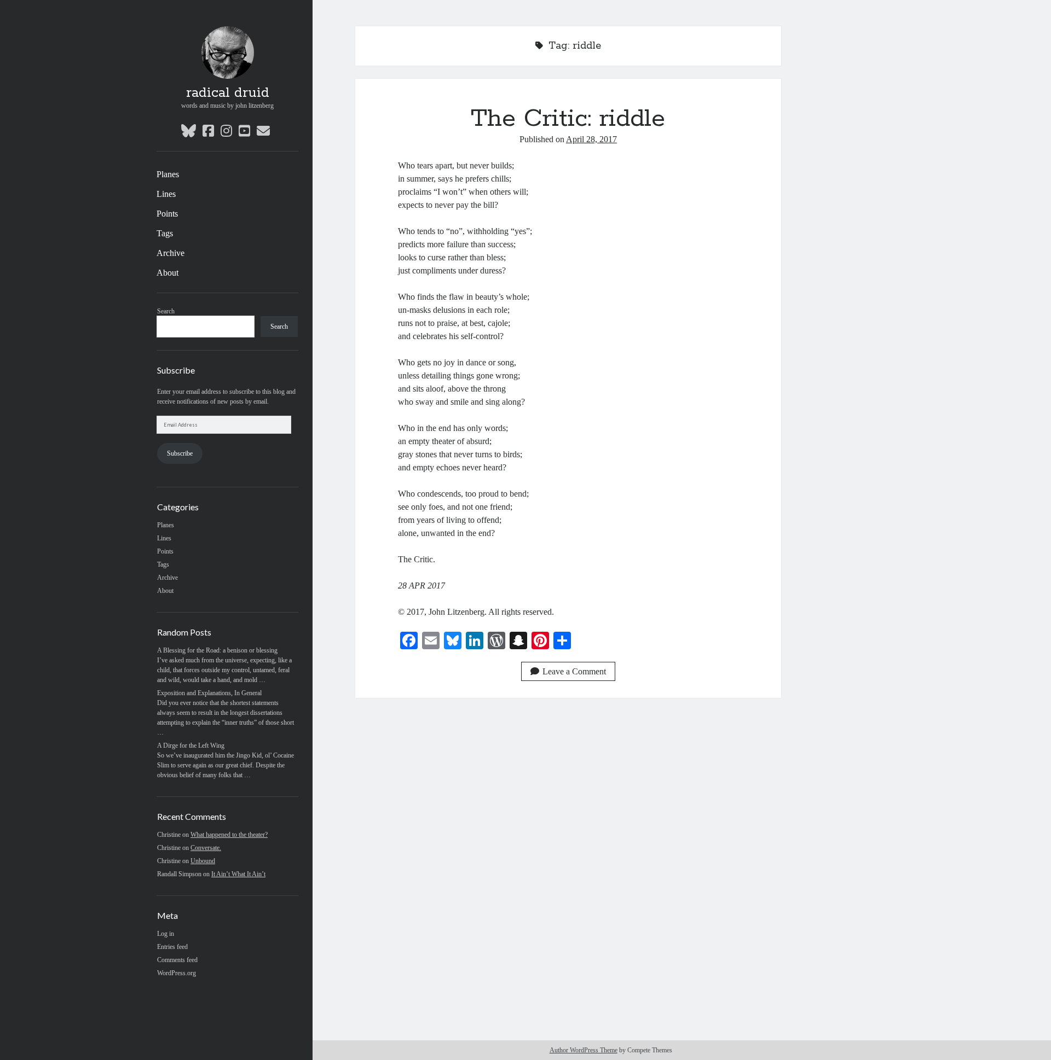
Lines (166, 194)
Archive (170, 253)
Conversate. (205, 848)
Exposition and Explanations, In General (209, 693)
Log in (165, 933)
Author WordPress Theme (583, 1050)
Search (166, 311)
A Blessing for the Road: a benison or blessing (217, 650)
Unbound (202, 861)
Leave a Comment (574, 671)
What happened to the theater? (229, 834)
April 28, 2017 (591, 139)
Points (167, 213)
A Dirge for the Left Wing (190, 745)
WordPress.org (176, 973)
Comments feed (177, 960)
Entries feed (172, 947)
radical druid (227, 93)
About (167, 272)
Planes (168, 174)
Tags (165, 233)
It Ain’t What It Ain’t (238, 874)
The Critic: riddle (568, 119)
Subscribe (180, 453)
